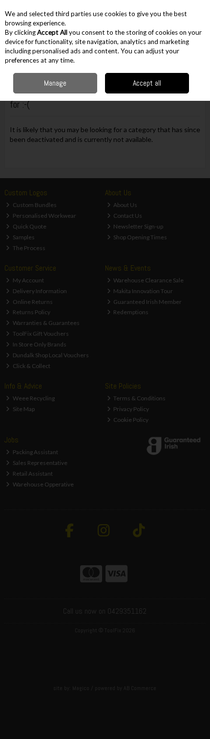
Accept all (147, 83)
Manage (55, 83)
